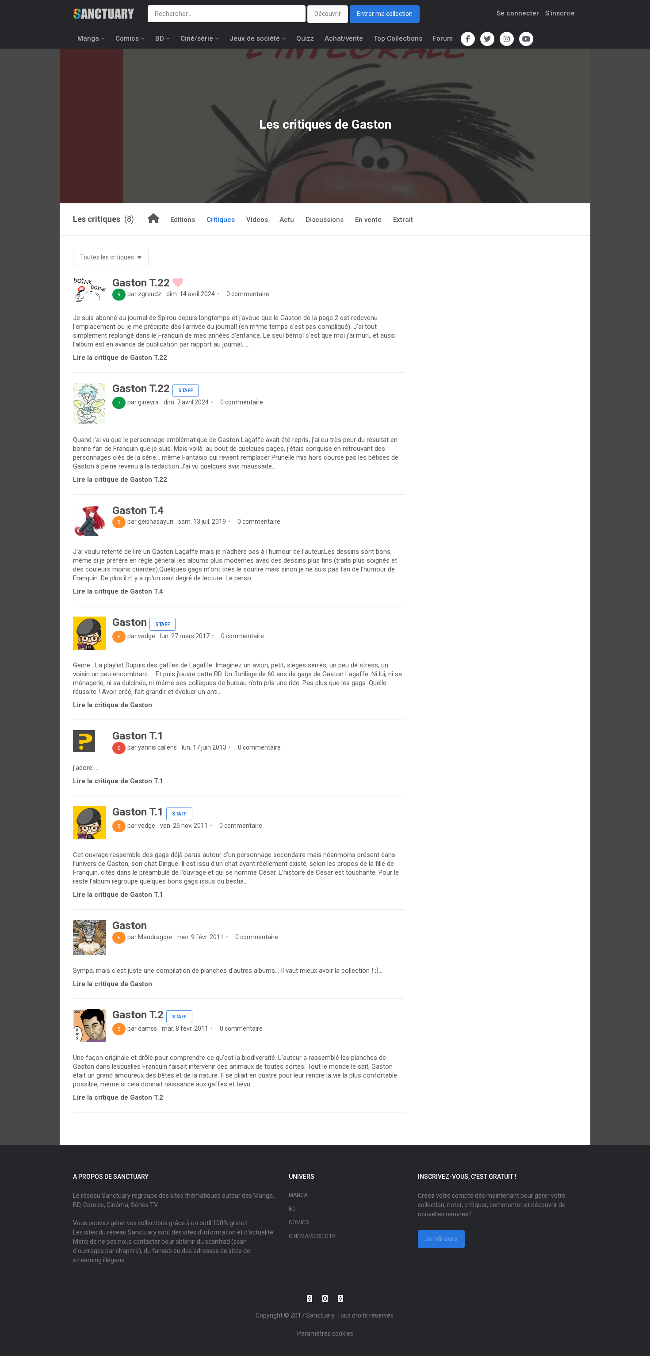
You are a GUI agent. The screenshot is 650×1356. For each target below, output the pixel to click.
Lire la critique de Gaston (112, 705)
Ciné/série (196, 38)
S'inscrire (560, 13)
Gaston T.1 (138, 736)
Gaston (129, 622)
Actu (286, 220)
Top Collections (398, 38)
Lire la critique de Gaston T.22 (120, 358)
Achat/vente (344, 38)
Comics (127, 38)
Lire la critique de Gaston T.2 (118, 1097)
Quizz (305, 38)
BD (159, 38)
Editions (182, 220)
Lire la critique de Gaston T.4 (118, 591)
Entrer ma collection (385, 13)
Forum (443, 38)
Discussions (325, 220)
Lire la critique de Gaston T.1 (118, 781)
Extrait (403, 220)
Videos (257, 220)
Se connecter (518, 13)
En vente (368, 220)
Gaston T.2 (138, 1015)
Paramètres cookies (325, 1333)
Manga (88, 38)
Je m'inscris (441, 1238)
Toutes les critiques (107, 257)
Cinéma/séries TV (312, 1236)
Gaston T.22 (141, 283)
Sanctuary (320, 1315)
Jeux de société (254, 38)
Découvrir (327, 13)
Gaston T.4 (138, 510)
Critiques (220, 220)
